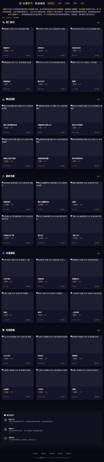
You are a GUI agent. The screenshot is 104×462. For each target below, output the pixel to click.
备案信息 (68, 453)
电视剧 (67, 3)
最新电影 (51, 3)
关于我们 (35, 453)
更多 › (98, 22)
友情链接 (52, 453)
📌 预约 (28, 55)
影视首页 (9, 17)
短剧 (75, 3)
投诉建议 (60, 453)
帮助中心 (43, 453)
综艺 (82, 3)
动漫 (59, 3)
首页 (3, 17)
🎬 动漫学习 (32, 3)
